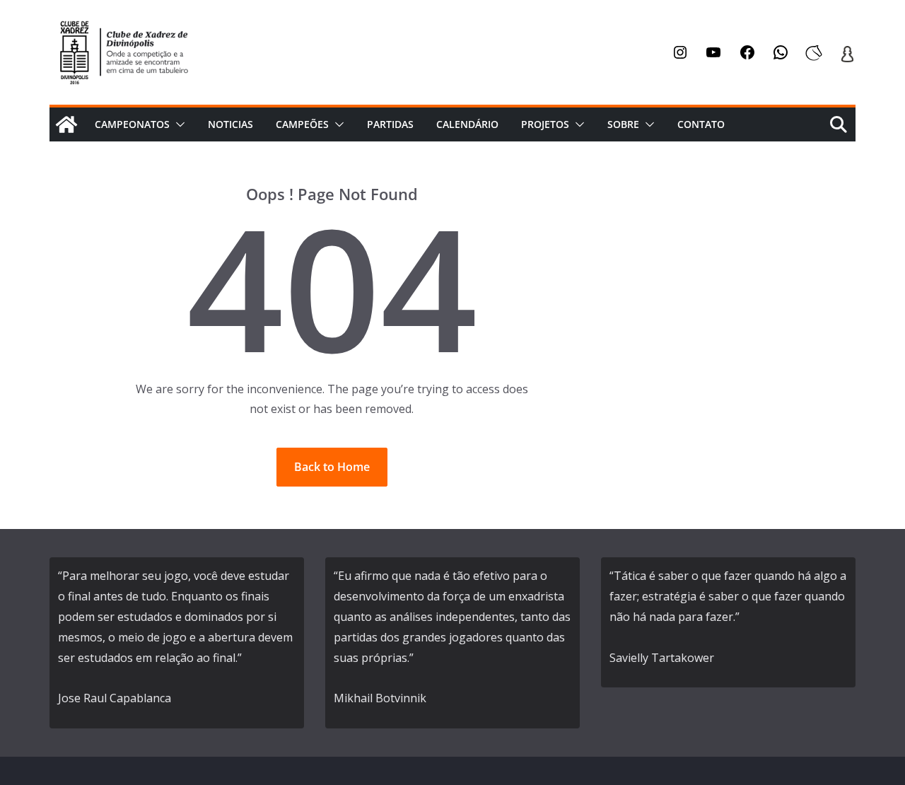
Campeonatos (132, 124)
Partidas (390, 124)
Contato (701, 124)
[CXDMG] (66, 124)
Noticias (230, 124)
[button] (177, 124)
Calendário (467, 124)
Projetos (545, 124)
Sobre (623, 124)
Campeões (302, 124)
